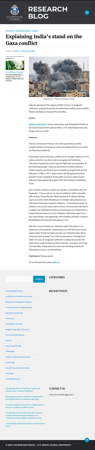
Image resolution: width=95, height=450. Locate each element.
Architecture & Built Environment (19, 296)
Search (39, 279)
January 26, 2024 (28, 51)
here (58, 262)
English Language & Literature (17, 329)
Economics (10, 318)
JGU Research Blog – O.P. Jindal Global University (42, 445)
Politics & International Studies (22, 31)
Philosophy (10, 351)
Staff (16, 51)
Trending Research (13, 379)
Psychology (10, 362)
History (9, 340)
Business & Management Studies (19, 302)
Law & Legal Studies (13, 346)
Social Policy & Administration (18, 368)
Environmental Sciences (15, 335)
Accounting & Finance (14, 291)
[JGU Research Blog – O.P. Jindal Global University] (47, 12)
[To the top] (87, 440)
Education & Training (14, 324)
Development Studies (14, 313)
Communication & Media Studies (19, 307)
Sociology (9, 373)
